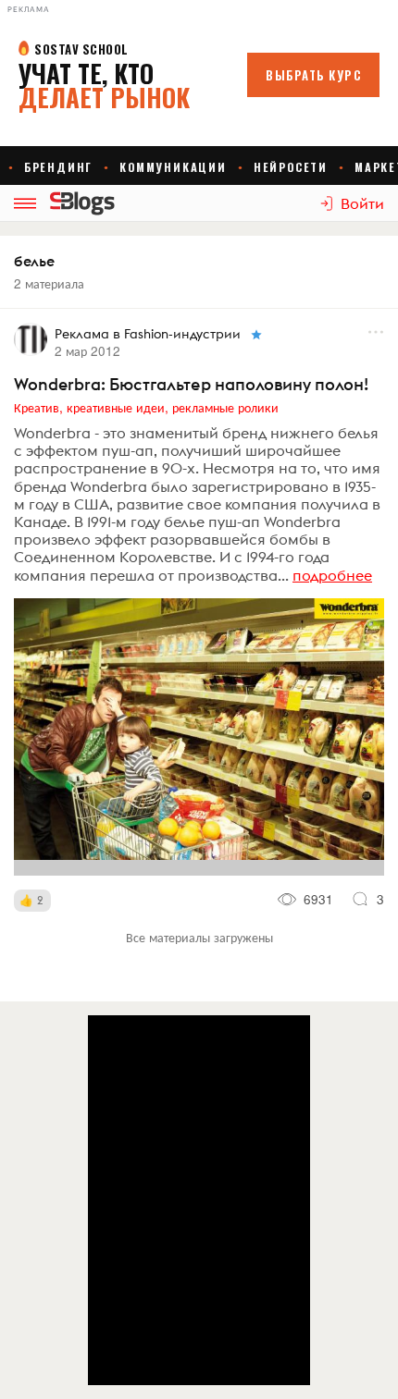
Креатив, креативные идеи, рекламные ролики (146, 407)
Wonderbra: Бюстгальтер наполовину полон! (191, 384)
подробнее (332, 575)
